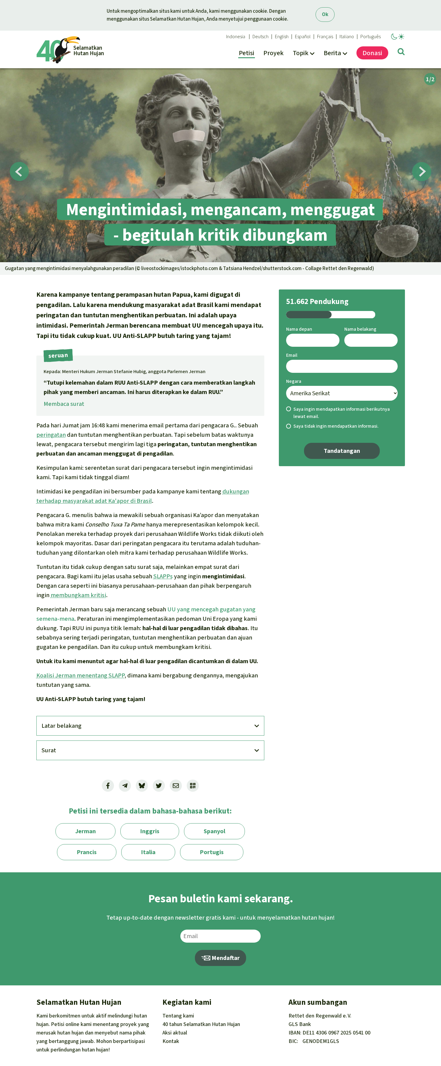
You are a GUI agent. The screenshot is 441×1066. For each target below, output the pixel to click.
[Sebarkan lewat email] (176, 786)
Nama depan (299, 329)
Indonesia (235, 36)
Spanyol (214, 831)
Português (370, 36)
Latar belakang (62, 726)
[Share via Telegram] (125, 786)
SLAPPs (163, 576)
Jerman (85, 831)
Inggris (149, 831)
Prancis (87, 852)
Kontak (170, 1041)
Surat (49, 750)
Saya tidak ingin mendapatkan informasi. (336, 426)
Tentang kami (178, 1015)
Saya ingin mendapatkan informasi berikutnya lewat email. (341, 413)
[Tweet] (159, 786)
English (282, 36)
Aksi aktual (174, 1032)
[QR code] (193, 786)
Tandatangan (342, 451)
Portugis (212, 852)
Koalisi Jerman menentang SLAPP (80, 675)
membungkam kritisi (78, 595)
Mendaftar (225, 958)
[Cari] (401, 53)
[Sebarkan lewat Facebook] (108, 786)
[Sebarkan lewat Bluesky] (142, 786)
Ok (325, 14)
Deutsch (260, 36)
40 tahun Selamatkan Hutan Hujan (201, 1024)
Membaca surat (64, 404)
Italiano (346, 36)
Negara (293, 381)
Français (325, 36)
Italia (148, 852)
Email (291, 355)
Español (303, 36)
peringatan (51, 435)
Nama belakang (360, 329)
